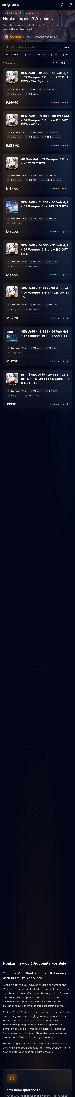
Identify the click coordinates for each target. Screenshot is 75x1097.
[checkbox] (8, 81)
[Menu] (71, 5)
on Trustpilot (20, 29)
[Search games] (62, 5)
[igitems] (10, 5)
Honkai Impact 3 (12, 13)
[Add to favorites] (15, 74)
